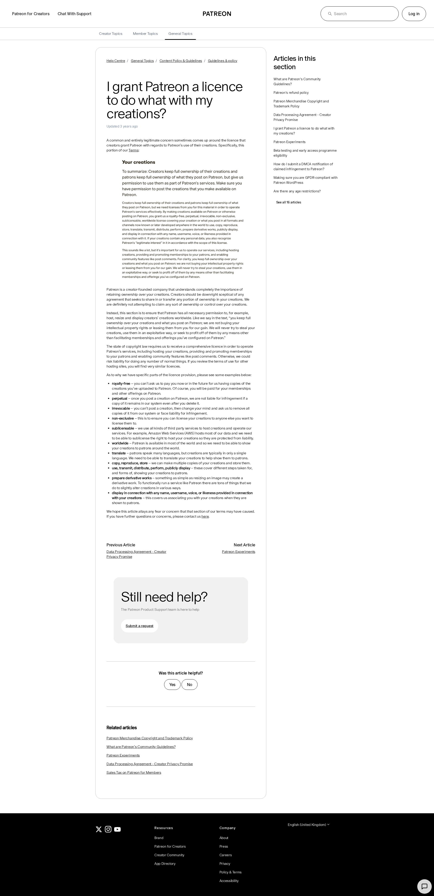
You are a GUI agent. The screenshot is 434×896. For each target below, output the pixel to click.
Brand (158, 838)
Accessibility (229, 881)
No (189, 684)
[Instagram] (108, 831)
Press (223, 846)
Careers (225, 855)
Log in (414, 13)
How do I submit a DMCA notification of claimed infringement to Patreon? (303, 166)
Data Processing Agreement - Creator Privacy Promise (149, 764)
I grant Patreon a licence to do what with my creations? (304, 130)
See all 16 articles (288, 202)
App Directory (165, 863)
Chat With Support (74, 13)
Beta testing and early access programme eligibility (305, 153)
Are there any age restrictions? (297, 191)
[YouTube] (117, 831)
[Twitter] (98, 831)
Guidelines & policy (222, 61)
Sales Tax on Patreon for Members (133, 772)
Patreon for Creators (31, 13)
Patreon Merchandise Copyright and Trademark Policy (149, 738)
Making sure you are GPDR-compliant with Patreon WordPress (306, 180)
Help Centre (115, 61)
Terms (133, 150)
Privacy (224, 863)
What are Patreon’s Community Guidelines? (140, 747)
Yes (172, 684)
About (223, 838)
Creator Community (169, 855)
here (205, 516)
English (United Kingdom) (307, 825)
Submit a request (139, 626)
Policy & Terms (230, 872)
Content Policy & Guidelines (181, 61)
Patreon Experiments (238, 551)
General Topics (142, 61)
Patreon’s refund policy (291, 92)
